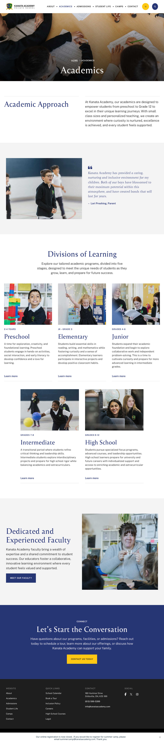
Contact (133, 6)
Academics (65, 6)
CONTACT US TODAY (82, 659)
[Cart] (145, 6)
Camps (119, 6)
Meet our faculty (21, 578)
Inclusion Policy (53, 703)
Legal (48, 719)
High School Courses (55, 714)
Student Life (103, 6)
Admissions (84, 6)
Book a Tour (51, 698)
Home (74, 60)
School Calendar (53, 693)
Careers (49, 708)
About (51, 6)
